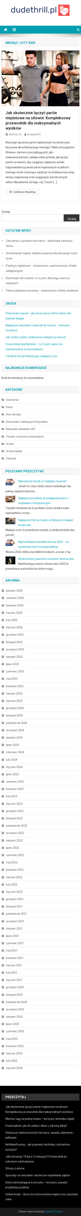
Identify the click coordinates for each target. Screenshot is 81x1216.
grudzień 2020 (15, 987)
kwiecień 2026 (15, 605)
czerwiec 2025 (15, 671)
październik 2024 (16, 723)
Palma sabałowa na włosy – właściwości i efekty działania (42, 290)
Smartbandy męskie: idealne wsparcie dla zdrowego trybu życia (41, 256)
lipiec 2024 (12, 744)
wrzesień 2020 (15, 1009)
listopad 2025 (14, 642)
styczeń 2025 (14, 700)
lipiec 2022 (12, 847)
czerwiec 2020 (15, 1031)
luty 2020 (11, 1060)
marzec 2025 (14, 693)
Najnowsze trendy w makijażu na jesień (42, 481)
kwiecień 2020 (15, 1046)
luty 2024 (11, 759)
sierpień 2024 (14, 737)
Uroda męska (14, 451)
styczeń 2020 (14, 1068)
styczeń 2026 (14, 627)
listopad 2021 (14, 906)
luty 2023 (11, 796)
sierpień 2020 (14, 1016)
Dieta (9, 407)
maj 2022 (11, 862)
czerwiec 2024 (15, 752)
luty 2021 (11, 972)
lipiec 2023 (12, 774)
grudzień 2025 (15, 634)
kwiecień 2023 (15, 789)
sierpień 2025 (14, 656)
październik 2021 (16, 913)
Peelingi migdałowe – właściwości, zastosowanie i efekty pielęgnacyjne (41, 268)
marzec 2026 (14, 612)
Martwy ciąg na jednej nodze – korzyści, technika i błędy (40, 1118)
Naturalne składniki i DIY (20, 429)
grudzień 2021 (15, 899)
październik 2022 (16, 825)
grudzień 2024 (15, 708)
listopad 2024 (14, 715)
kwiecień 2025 (15, 686)
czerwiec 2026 (15, 598)
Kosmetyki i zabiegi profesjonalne (27, 421)
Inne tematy (13, 414)
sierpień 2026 (14, 590)
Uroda (9, 443)
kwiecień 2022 (15, 869)
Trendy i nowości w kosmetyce (25, 436)
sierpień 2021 (14, 928)
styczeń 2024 (14, 767)
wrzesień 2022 (15, 833)
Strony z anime (15, 1168)
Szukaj (6, 211)
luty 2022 (11, 884)
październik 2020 (16, 1002)
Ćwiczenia (12, 399)
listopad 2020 (14, 994)
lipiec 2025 (12, 664)
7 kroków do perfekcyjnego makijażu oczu (31, 356)
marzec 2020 (14, 1053)
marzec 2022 (14, 877)
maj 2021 (11, 950)
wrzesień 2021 (15, 921)
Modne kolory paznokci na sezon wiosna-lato (46, 558)
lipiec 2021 (12, 935)
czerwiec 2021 (15, 943)
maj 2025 (11, 678)
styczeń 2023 (14, 803)
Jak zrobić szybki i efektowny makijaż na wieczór (36, 337)
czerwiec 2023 (15, 781)
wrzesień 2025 (15, 649)
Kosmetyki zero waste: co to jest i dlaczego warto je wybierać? (38, 281)
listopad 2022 (14, 818)
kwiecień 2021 (15, 958)
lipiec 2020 (12, 1024)
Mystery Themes (53, 1211)
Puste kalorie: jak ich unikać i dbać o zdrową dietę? (36, 1125)
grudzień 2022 (15, 811)
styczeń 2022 (14, 891)
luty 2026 (11, 620)
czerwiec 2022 (15, 855)
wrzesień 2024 (15, 730)
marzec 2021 (14, 965)
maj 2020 (11, 1038)
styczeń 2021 (14, 980)
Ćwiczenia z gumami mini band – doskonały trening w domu (39, 243)
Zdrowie (11, 458)
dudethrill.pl (33, 134)
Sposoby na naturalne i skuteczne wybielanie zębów (38, 1175)
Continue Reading (24, 191)
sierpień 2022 (14, 840)
